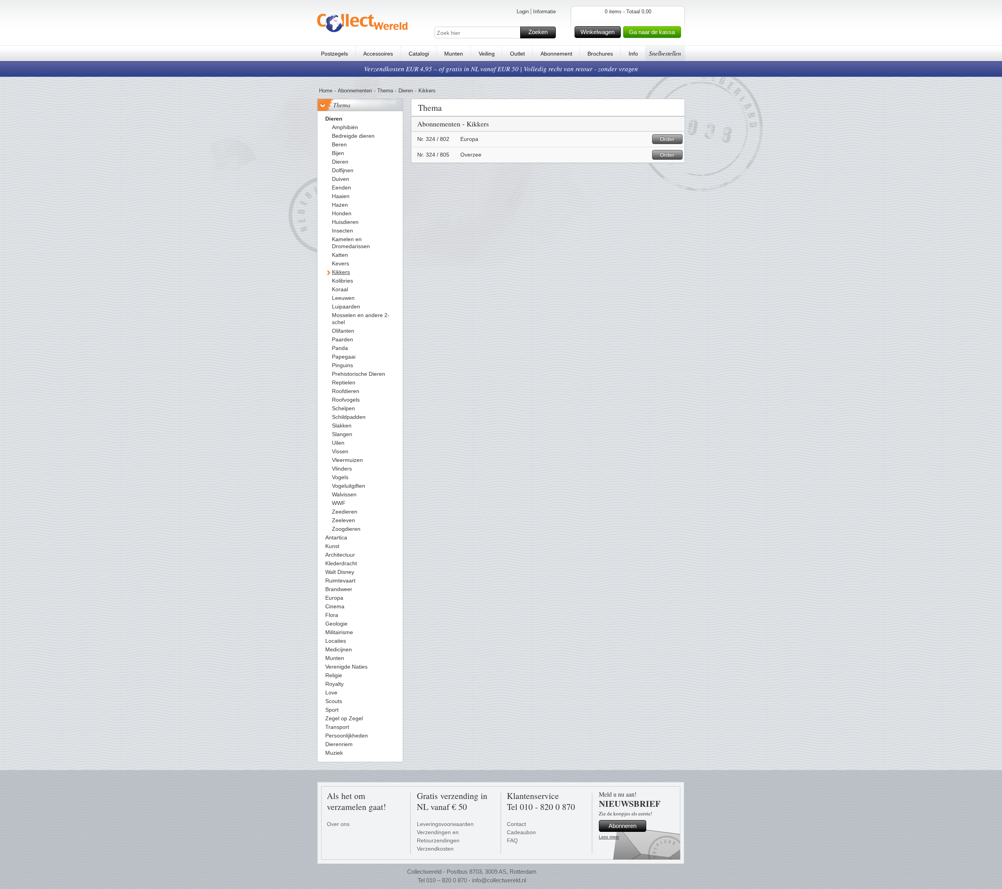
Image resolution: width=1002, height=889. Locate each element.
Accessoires (378, 53)
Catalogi (419, 53)
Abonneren (622, 825)
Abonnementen (355, 91)
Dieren (405, 91)
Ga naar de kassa (652, 32)
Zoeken (538, 32)
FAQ (512, 840)
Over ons (338, 824)
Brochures (600, 53)
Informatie (544, 11)
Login (523, 11)
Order (667, 139)
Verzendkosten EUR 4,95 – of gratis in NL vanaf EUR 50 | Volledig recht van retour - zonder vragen (501, 68)
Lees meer (609, 837)
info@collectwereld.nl (499, 880)
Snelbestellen (665, 53)
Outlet (517, 53)
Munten (453, 53)
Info (633, 53)
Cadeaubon (521, 832)
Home (325, 91)
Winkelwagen (597, 32)
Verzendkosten (435, 849)
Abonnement (556, 53)
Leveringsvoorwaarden (445, 824)
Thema (385, 91)
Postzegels (334, 53)
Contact (516, 824)
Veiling (487, 53)
